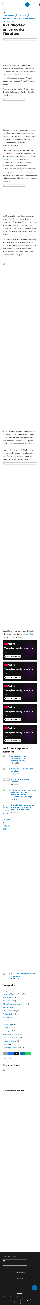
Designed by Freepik (20, 1293)
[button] (32, 4)
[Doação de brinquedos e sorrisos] (6, 771)
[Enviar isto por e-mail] (5, 1053)
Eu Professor (7, 1017)
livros (9, 1058)
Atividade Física (9, 1001)
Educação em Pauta (10, 1007)
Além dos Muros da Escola (13, 994)
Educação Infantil (9, 1011)
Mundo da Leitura (9, 1041)
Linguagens (7, 1031)
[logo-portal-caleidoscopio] (12, 4)
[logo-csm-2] (20, 1263)
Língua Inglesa (21, 18)
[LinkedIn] (27, 4)
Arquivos (20, 1278)
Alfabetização (11, 15)
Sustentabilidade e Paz (13, 1090)
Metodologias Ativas (11, 1037)
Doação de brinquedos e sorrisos (22, 770)
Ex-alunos (6, 1021)
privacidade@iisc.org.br (20, 1303)
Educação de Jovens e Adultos (14, 1004)
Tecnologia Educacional (12, 1047)
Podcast (6, 1044)
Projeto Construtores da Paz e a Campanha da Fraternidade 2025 (22, 807)
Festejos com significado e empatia (24, 975)
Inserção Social (8, 1024)
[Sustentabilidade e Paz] (20, 1078)
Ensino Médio (8, 1014)
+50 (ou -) (6, 991)
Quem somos (20, 1272)
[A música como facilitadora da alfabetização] (6, 758)
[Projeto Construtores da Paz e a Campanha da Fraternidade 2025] (6, 886)
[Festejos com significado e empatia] (6, 976)
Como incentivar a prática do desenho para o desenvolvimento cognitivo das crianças (24, 793)
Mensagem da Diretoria (12, 1034)
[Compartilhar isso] (11, 1053)
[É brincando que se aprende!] (6, 781)
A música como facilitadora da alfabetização (18, 758)
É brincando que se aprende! (20, 780)
